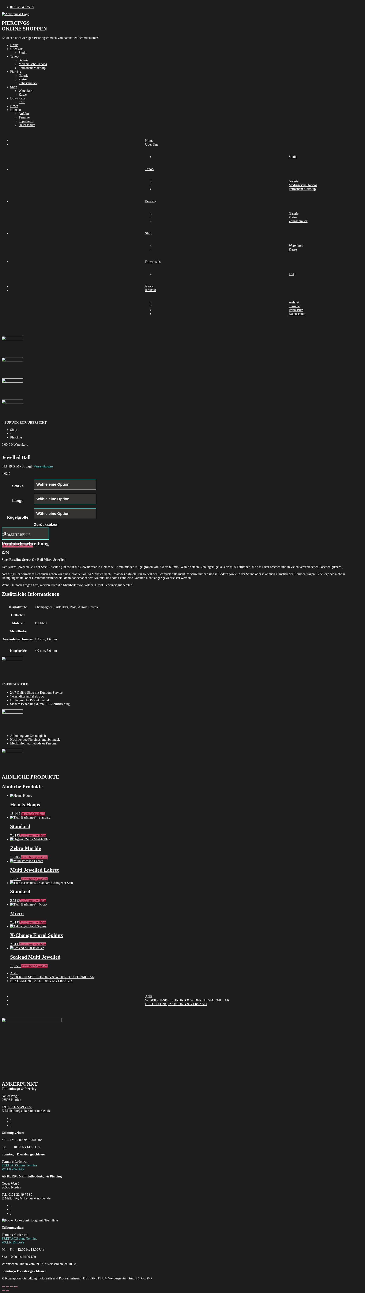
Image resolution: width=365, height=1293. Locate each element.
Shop (13, 87)
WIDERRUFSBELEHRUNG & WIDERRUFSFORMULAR (52, 977)
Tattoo (14, 56)
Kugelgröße (17, 517)
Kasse (23, 94)
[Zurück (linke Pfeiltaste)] (3, 1290)
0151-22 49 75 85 (20, 1107)
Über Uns (16, 49)
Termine (24, 117)
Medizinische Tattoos (33, 64)
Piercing (15, 71)
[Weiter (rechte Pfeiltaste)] (7, 1290)
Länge (17, 501)
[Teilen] (12, 1286)
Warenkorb (26, 90)
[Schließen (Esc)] (16, 1286)
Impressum (26, 121)
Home (14, 45)
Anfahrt (24, 113)
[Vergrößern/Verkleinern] (3, 1286)
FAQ (22, 102)
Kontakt (15, 110)
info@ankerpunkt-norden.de (31, 1110)
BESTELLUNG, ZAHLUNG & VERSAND (41, 981)
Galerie (23, 60)
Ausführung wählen (32, 835)
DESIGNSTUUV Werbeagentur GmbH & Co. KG (117, 1278)
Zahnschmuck (28, 83)
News (14, 106)
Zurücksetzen (46, 524)
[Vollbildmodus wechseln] (7, 1286)
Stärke (18, 486)
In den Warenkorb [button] (33, 813)
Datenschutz (27, 125)
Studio (23, 52)
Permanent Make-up (32, 68)
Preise (23, 79)
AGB (14, 973)
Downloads (18, 98)
